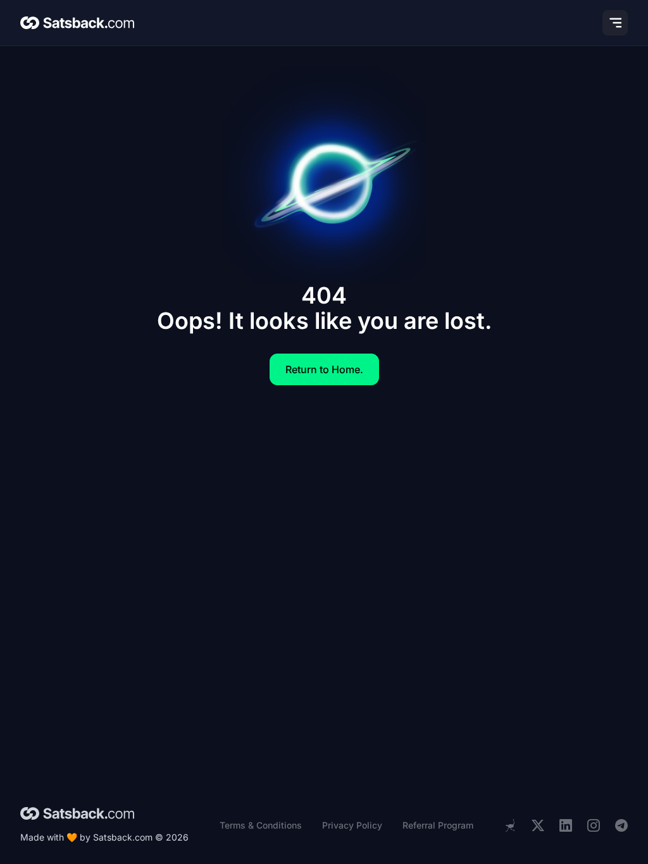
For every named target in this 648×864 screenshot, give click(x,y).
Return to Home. (324, 369)
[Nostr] (510, 825)
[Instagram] (593, 825)
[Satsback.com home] (77, 22)
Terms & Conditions (261, 825)
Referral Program (437, 825)
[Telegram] (621, 825)
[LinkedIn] (565, 825)
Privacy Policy (352, 825)
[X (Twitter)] (538, 825)
